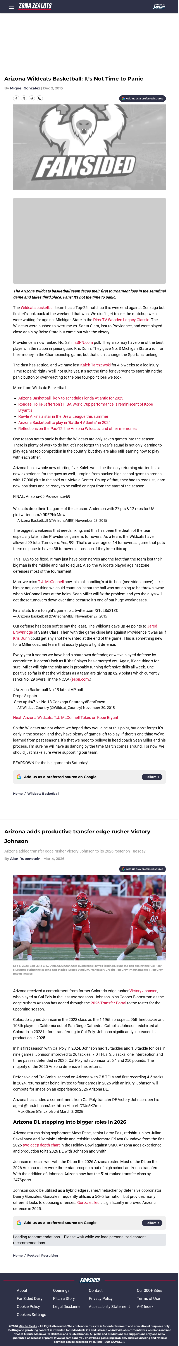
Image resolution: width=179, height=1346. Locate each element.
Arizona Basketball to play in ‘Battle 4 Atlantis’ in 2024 (64, 422)
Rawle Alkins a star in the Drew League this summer (63, 416)
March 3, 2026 (71, 1111)
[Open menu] (11, 6)
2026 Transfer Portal (108, 1003)
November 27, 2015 (91, 616)
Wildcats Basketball (43, 794)
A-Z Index (145, 1306)
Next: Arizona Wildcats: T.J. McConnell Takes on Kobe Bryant (65, 717)
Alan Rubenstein (25, 859)
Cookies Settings (31, 1314)
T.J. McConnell (51, 581)
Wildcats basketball (37, 307)
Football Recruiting (42, 1255)
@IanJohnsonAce (39, 1105)
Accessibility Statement (109, 1306)
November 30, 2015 (99, 707)
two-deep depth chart (41, 1145)
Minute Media (28, 1326)
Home (18, 794)
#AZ (32, 702)
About (22, 1290)
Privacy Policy (101, 1298)
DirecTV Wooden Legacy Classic (121, 319)
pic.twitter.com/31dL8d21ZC (94, 610)
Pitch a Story (64, 1298)
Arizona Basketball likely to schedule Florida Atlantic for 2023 (70, 398)
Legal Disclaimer (67, 1306)
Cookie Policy (28, 1306)
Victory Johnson (143, 991)
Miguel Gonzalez (25, 88)
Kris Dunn (21, 638)
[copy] (40, 98)
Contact (96, 1290)
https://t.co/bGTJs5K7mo (79, 1105)
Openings (61, 1290)
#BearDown (95, 702)
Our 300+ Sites (149, 1290)
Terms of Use (148, 1298)
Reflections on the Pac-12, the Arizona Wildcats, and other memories (77, 428)
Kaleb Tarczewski (95, 365)
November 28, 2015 (91, 520)
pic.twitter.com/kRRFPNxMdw (39, 514)
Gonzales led (88, 1202)
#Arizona (21, 689)
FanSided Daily (30, 1298)
